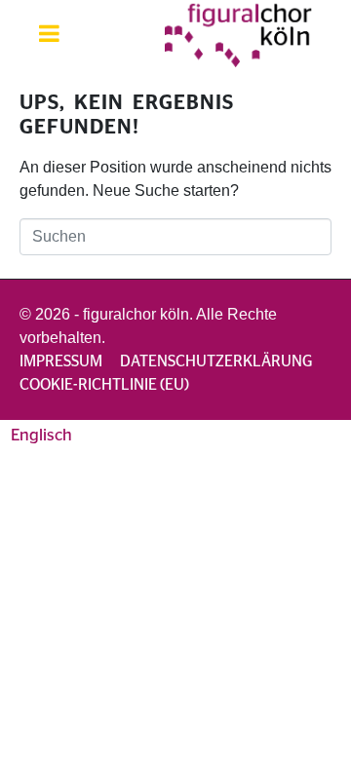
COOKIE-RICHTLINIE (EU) (104, 385)
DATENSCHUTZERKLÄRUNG (216, 361)
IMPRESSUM (61, 361)
